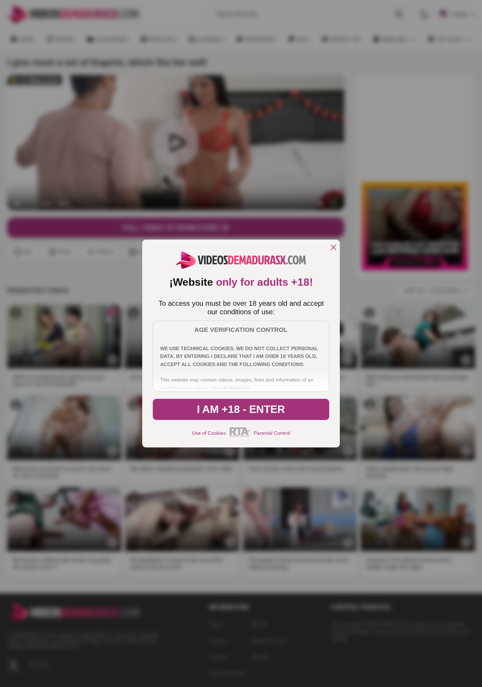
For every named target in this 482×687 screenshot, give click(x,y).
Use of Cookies (209, 433)
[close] (333, 248)
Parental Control (272, 433)
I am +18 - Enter (241, 409)
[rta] (239, 436)
